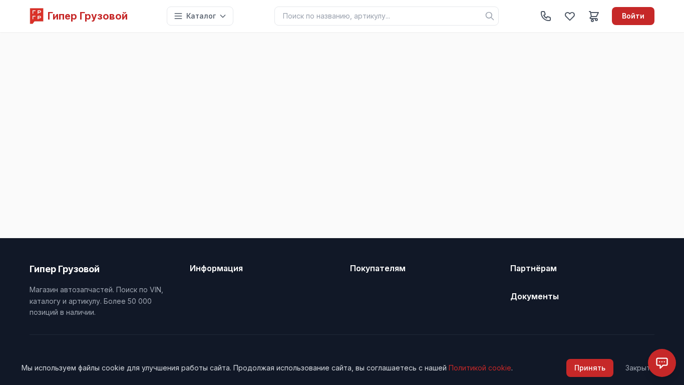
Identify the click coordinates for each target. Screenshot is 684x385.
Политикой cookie (480, 367)
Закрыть (639, 367)
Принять (589, 367)
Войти (633, 16)
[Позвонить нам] (546, 16)
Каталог (201, 16)
